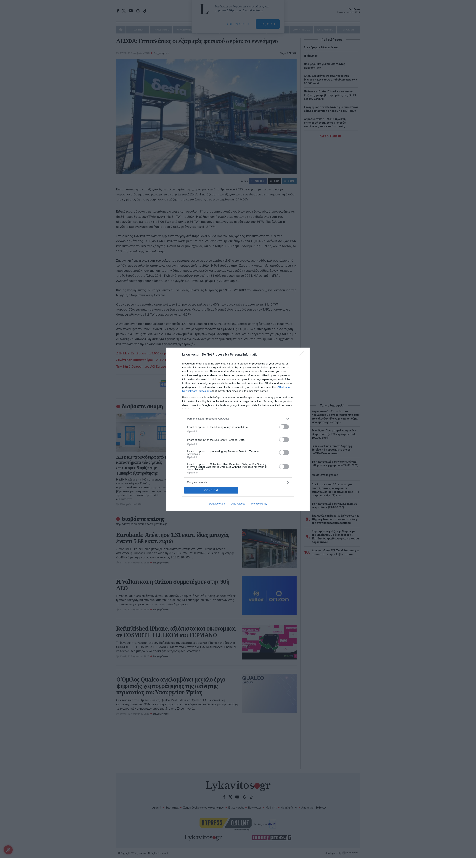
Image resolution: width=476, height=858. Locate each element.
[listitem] (238, 419)
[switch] (284, 426)
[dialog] (238, 429)
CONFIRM (211, 490)
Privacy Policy (259, 503)
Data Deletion (217, 503)
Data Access (238, 503)
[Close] (302, 354)
